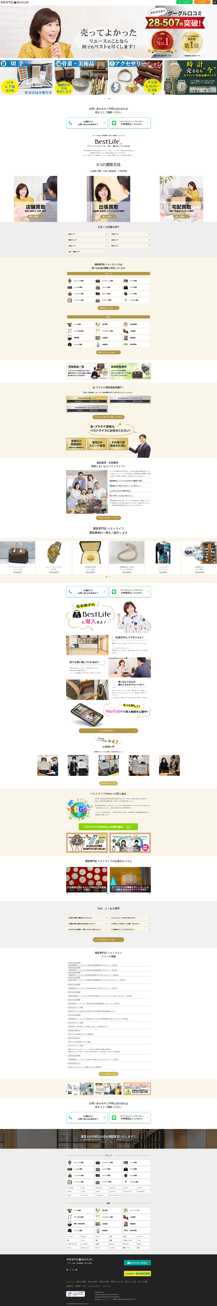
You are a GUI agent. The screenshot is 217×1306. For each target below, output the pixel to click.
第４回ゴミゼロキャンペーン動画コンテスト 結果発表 (84, 1067)
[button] (184, 2)
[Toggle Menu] (214, 2)
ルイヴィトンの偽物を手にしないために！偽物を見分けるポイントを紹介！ (130, 888)
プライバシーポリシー (94, 1286)
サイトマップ (107, 1286)
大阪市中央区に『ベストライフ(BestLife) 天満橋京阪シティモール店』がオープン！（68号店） (97, 980)
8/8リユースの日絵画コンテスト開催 (79, 1041)
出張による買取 (92, 1281)
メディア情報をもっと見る (108, 1074)
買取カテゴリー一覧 (117, 1281)
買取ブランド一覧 (130, 1281)
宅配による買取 (104, 1281)
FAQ (84, 1286)
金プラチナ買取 (142, 1281)
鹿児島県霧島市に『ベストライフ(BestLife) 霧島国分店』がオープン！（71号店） (93, 965)
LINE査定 (78, 1286)
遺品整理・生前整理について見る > (108, 518)
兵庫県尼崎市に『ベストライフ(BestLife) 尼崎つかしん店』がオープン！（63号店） (93, 1059)
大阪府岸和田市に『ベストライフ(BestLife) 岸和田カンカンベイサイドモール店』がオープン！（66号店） (100, 996)
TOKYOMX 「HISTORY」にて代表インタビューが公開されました (88, 1026)
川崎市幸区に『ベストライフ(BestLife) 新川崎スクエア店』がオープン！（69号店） (93, 975)
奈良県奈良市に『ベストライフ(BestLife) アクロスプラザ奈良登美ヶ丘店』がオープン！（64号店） (98, 1019)
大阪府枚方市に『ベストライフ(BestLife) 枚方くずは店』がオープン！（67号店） (93, 988)
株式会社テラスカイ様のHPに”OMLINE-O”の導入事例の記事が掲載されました (92, 1011)
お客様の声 (69, 1286)
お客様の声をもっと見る (108, 783)
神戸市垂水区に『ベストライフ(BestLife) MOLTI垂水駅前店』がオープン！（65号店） (94, 1003)
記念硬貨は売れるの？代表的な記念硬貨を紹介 (86, 888)
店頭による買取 (81, 1281)
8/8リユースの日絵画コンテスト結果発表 (80, 1034)
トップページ (70, 1281)
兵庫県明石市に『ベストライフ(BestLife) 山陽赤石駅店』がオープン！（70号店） (93, 970)
